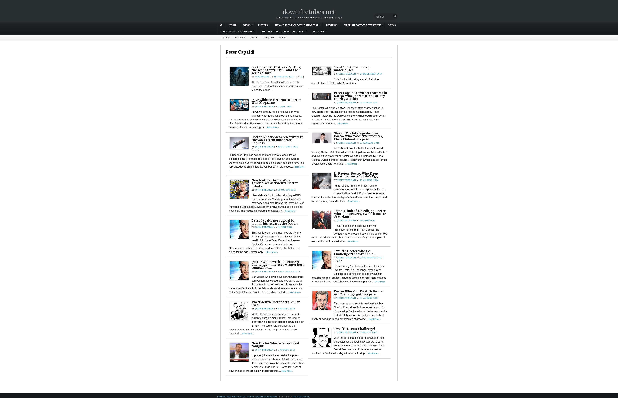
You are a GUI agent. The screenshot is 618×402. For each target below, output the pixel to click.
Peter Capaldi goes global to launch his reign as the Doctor (275, 222)
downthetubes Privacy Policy (231, 397)
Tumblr (282, 37)
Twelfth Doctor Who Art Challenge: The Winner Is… (355, 252)
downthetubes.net (309, 12)
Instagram (268, 37)
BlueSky (226, 37)
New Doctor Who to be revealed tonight (275, 344)
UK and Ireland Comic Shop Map (297, 25)
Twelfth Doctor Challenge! (354, 329)
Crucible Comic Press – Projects (282, 31)
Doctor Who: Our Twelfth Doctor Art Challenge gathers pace (358, 293)
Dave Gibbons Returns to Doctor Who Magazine (276, 101)
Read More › (343, 123)
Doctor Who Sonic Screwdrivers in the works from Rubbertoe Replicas (278, 140)
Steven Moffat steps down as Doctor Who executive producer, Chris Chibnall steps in (358, 136)
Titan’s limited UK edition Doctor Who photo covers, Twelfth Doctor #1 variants (360, 214)
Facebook (240, 37)
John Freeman (346, 74)
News (247, 25)
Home (233, 25)
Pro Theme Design (301, 397)
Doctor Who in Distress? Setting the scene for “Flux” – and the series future (276, 70)
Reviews (331, 25)
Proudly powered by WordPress (262, 397)
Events (263, 25)
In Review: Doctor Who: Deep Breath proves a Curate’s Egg (356, 175)
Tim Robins (262, 77)
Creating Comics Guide (236, 31)
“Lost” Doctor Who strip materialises (352, 68)
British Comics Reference (362, 25)
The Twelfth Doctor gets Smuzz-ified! (276, 303)
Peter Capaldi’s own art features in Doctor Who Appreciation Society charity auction (360, 96)
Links (392, 25)
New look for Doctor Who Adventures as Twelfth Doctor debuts (275, 183)
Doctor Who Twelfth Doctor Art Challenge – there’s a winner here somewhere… (278, 265)
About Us (318, 31)
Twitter (254, 37)
